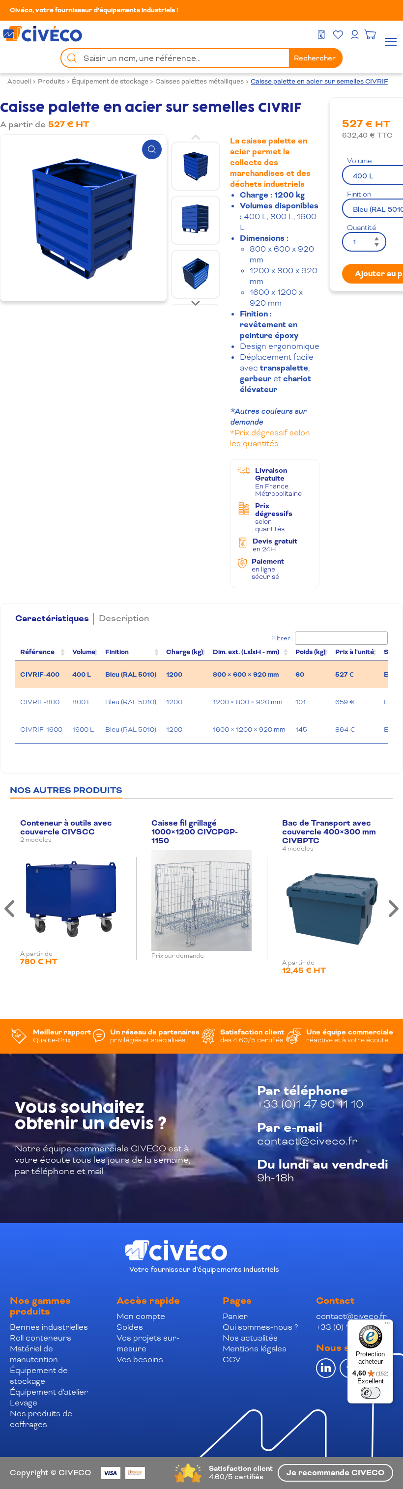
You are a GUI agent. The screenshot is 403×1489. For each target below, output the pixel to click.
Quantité (361, 227)
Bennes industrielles (49, 1327)
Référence (37, 652)
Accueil (19, 81)
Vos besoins (139, 1359)
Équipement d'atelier (49, 1392)
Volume (83, 652)
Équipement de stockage (110, 81)
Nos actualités (250, 1338)
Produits (51, 81)
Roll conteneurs (40, 1338)
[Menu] (387, 1325)
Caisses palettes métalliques (199, 81)
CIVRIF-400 (39, 674)
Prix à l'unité (354, 652)
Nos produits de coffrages (41, 1419)
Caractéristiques (52, 618)
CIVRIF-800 (39, 702)
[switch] (370, 1393)
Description (124, 618)
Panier (235, 1316)
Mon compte (140, 1316)
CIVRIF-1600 (41, 729)
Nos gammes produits (40, 1306)
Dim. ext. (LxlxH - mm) (246, 652)
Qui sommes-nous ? (260, 1327)
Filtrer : (282, 638)
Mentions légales (255, 1349)
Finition (117, 652)
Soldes (129, 1327)
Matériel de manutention (34, 1354)
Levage (23, 1403)
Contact (335, 1300)
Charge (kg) (184, 652)
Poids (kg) (310, 652)
